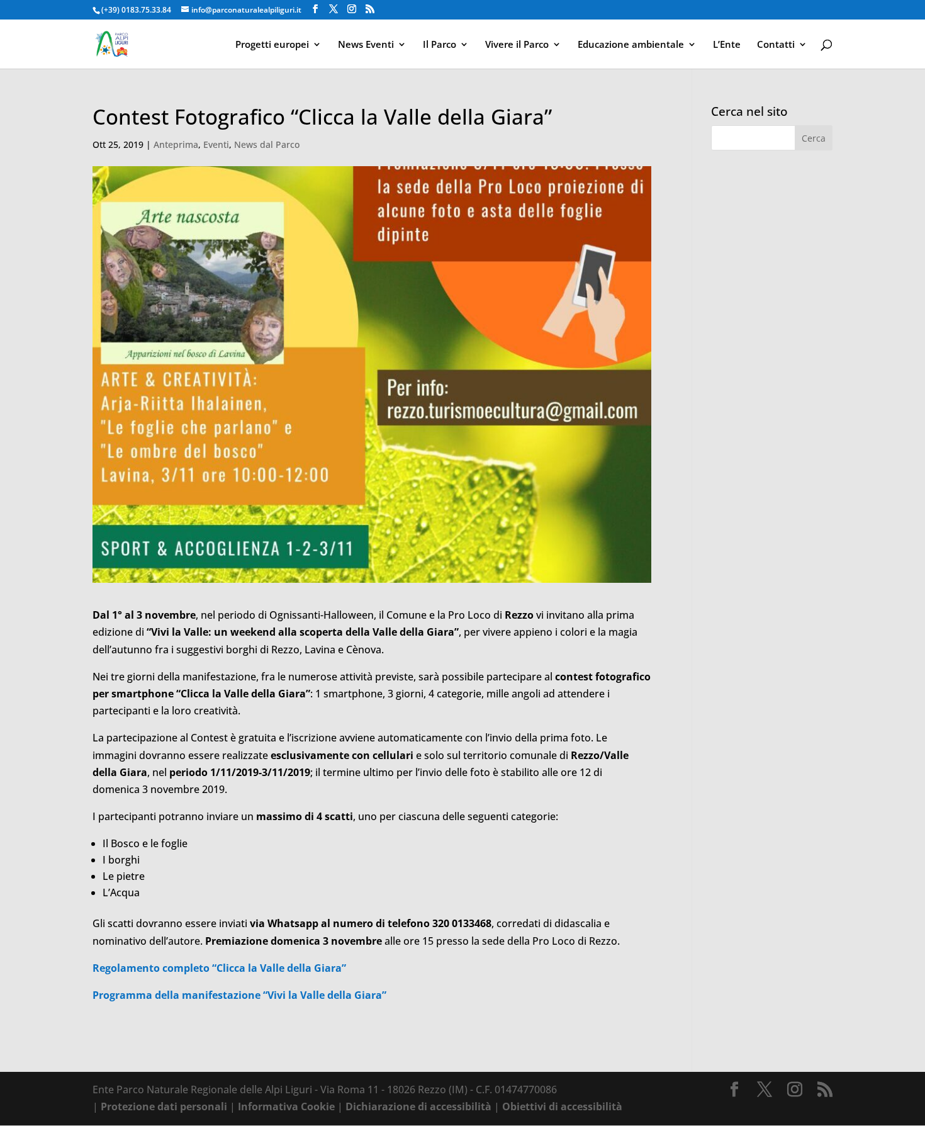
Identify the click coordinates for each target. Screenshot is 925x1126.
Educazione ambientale (631, 45)
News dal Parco (267, 144)
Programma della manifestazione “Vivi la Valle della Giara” (239, 995)
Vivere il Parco (517, 45)
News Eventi (366, 45)
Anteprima (176, 144)
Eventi (216, 144)
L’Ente (727, 45)
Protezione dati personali (164, 1106)
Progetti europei (272, 45)
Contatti (776, 45)
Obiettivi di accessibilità (562, 1106)
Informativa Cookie (286, 1106)
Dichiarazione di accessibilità (418, 1106)
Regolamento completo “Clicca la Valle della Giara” (219, 968)
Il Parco (439, 45)
